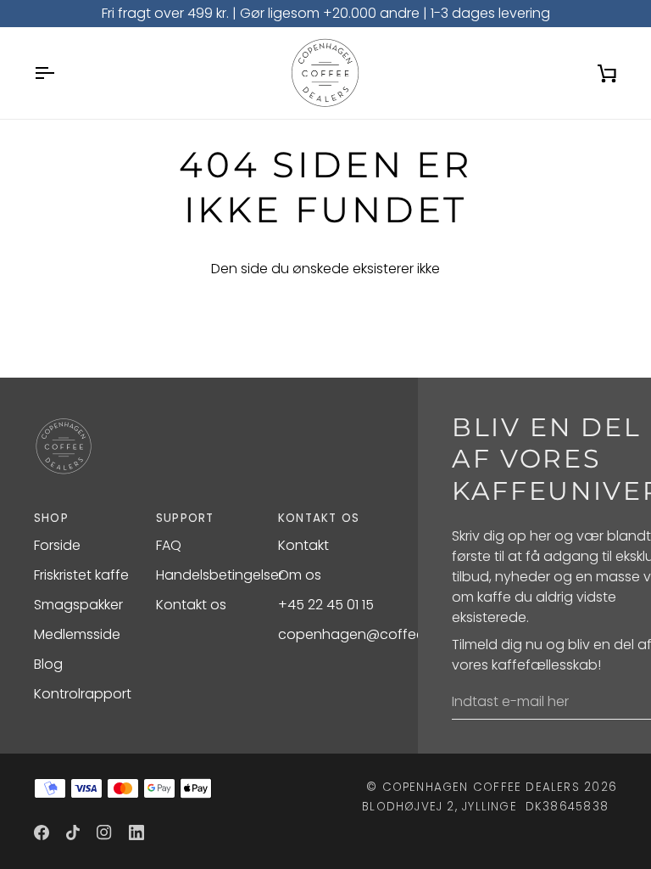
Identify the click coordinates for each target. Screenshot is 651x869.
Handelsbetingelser (219, 575)
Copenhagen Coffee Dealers (481, 787)
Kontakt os (191, 604)
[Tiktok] (73, 832)
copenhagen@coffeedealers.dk (385, 634)
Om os (299, 575)
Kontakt (303, 545)
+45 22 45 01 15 (326, 604)
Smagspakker (78, 604)
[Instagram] (104, 832)
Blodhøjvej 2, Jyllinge (439, 807)
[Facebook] (41, 832)
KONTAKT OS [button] (318, 518)
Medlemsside (77, 634)
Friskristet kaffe (81, 575)
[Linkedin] (136, 832)
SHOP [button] (51, 518)
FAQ (168, 545)
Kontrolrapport (82, 694)
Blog (48, 664)
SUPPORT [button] (185, 518)
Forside (57, 545)
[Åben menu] (59, 73)
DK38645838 (567, 807)
